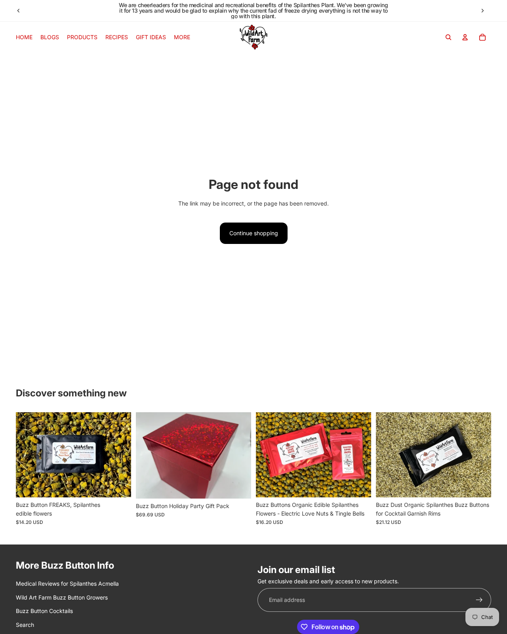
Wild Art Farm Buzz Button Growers (62, 597)
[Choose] (239, 486)
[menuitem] (182, 37)
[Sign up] (479, 600)
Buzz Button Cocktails (44, 610)
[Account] (465, 37)
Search (25, 624)
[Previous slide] (18, 10)
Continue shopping (253, 233)
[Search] (448, 37)
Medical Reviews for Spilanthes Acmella (67, 583)
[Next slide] (482, 10)
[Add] (119, 485)
